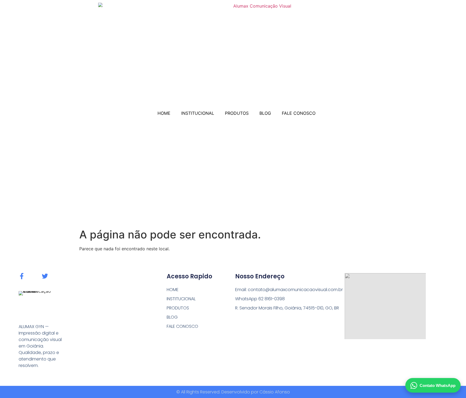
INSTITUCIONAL (197, 113)
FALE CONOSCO (299, 113)
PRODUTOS (237, 113)
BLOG (265, 113)
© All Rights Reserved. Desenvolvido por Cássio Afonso (233, 392)
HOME (163, 113)
